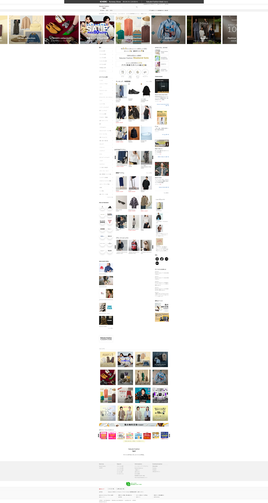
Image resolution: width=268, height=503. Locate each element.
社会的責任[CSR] (128, 500)
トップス (101, 80)
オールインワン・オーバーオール (105, 97)
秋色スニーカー (144, 13)
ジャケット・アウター (103, 83)
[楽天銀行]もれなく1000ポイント (150, 4)
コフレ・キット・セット (104, 170)
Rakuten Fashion (110, 7)
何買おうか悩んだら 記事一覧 (163, 156)
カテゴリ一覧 (110, 197)
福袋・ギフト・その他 (103, 194)
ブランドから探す (102, 54)
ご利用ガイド (137, 470)
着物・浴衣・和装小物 (103, 140)
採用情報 (134, 500)
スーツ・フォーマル (103, 134)
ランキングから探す (103, 60)
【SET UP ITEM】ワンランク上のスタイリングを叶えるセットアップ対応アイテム (162, 235)
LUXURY (101, 467)
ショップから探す (102, 57)
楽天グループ (160, 4)
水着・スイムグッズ (103, 137)
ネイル (100, 154)
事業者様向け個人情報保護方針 (117, 500)
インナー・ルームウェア (104, 107)
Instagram (154, 469)
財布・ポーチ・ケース (103, 120)
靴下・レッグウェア (103, 110)
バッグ (100, 100)
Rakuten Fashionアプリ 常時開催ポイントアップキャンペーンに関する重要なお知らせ (161, 284)
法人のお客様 (137, 473)
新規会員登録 (155, 466)
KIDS (111, 10)
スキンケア (101, 144)
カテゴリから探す (102, 64)
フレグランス (101, 164)
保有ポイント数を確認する (159, 495)
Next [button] (169, 29)
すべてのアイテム (102, 71)
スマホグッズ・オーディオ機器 (105, 180)
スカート (101, 93)
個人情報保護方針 (107, 500)
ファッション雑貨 (102, 113)
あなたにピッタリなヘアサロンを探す (106, 495)
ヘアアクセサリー (102, 127)
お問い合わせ (137, 471)
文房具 (100, 187)
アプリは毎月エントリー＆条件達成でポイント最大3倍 (158, 10)
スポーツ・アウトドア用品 (104, 184)
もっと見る (111, 328)
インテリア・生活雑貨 (103, 177)
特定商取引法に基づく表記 (140, 475)
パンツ (100, 87)
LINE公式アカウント (156, 471)
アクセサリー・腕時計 (103, 117)
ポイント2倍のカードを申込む (142, 495)
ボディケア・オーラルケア (104, 157)
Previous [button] (99, 29)
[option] (45, 29)
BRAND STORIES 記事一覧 (164, 187)
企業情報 (100, 500)
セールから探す (102, 50)
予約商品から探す (102, 67)
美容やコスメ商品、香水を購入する (125, 495)
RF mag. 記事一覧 (165, 134)
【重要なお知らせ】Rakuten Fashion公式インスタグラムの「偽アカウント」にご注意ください (162, 295)
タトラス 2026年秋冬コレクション (133, 13)
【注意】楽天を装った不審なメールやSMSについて (134, 441)
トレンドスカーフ (121, 13)
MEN (107, 10)
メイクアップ (101, 150)
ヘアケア (101, 160)
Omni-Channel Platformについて (141, 477)
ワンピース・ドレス (103, 90)
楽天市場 (166, 4)
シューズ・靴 (101, 103)
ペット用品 (101, 190)
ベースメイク (101, 147)
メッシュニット (158, 13)
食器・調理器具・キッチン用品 (105, 174)
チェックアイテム (113, 13)
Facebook (154, 468)
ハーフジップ (150, 13)
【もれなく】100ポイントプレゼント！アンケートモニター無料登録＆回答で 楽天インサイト (126, 491)
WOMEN (102, 10)
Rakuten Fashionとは (139, 468)
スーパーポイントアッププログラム (141, 466)
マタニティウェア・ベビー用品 (105, 130)
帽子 (100, 123)
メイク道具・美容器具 (103, 167)
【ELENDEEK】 (159, 210)
